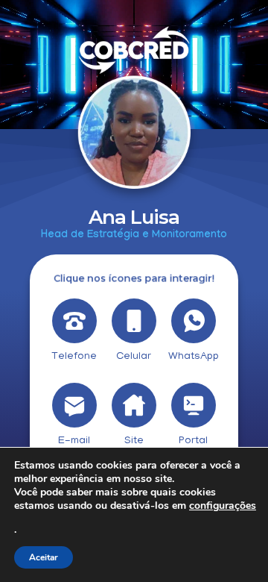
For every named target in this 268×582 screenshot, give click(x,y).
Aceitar (43, 557)
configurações (222, 506)
